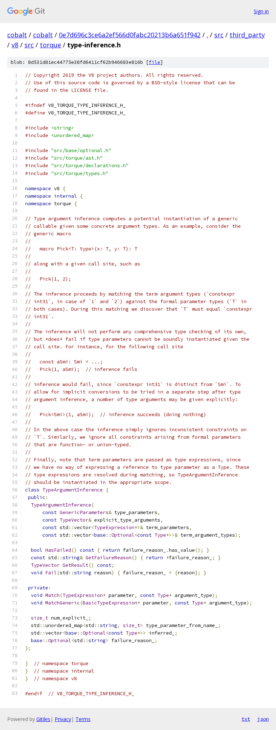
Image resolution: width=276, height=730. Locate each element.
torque (50, 45)
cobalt (17, 34)
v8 (15, 45)
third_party (247, 34)
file (154, 62)
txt (246, 719)
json (263, 719)
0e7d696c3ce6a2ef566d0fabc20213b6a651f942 (130, 34)
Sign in (261, 11)
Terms (83, 719)
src (219, 34)
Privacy (63, 719)
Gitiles (43, 719)
